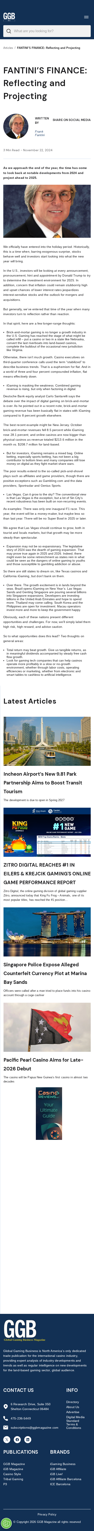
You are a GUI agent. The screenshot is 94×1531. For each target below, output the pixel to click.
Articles (8, 48)
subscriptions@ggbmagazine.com (34, 1427)
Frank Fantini (40, 133)
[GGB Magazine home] (9, 17)
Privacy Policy (47, 1514)
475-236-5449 (21, 1418)
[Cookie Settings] (6, 1523)
